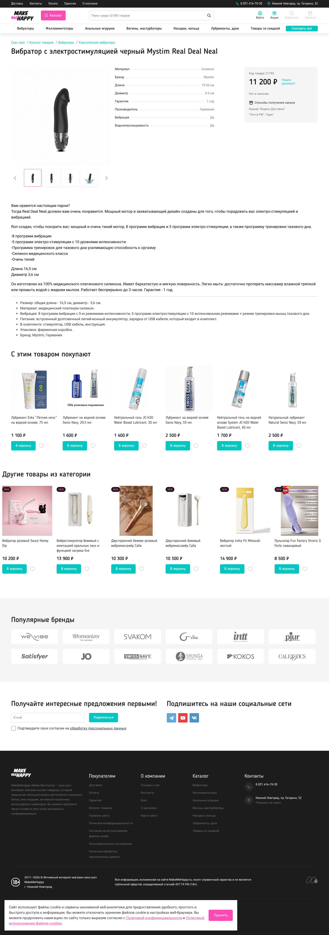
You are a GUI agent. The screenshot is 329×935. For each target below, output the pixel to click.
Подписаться (103, 717)
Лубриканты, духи (225, 28)
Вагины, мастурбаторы (144, 28)
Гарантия (70, 3)
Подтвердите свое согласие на (71, 728)
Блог (144, 800)
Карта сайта (149, 815)
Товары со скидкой (265, 28)
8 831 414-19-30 (251, 3)
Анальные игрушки (100, 28)
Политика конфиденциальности (111, 823)
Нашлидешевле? (288, 81)
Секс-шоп (18, 43)
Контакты (36, 3)
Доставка (17, 3)
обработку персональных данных (98, 728)
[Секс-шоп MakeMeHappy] (22, 16)
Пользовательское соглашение (110, 844)
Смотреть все (302, 28)
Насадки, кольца (186, 28)
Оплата (53, 3)
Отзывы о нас (150, 785)
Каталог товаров (41, 43)
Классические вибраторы (97, 43)
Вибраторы (25, 28)
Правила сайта (99, 815)
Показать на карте (268, 802)
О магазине (90, 3)
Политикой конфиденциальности (154, 918)
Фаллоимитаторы (59, 28)
